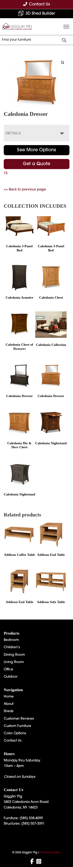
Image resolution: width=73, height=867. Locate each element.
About (8, 704)
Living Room (14, 662)
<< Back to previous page (25, 189)
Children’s (12, 647)
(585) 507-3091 (33, 824)
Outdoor (10, 677)
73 (5, 173)
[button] (62, 62)
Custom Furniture (17, 726)
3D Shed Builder (40, 14)
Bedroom (11, 640)
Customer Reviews (19, 719)
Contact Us (13, 741)
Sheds (8, 711)
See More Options (36, 150)
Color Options (15, 733)
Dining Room (14, 655)
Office (8, 669)
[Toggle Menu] (66, 26)
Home (9, 696)
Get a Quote (36, 164)
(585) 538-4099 (31, 818)
